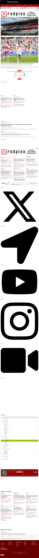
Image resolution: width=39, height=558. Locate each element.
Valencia (7, 438)
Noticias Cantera (10, 544)
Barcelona (7, 442)
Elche (7, 434)
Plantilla (17, 543)
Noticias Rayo (10, 543)
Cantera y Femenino (25, 5)
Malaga (7, 452)
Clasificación (17, 544)
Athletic (7, 450)
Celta (6, 436)
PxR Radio (30, 5)
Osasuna (7, 444)
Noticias (7, 5)
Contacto (34, 5)
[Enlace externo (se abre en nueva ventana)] (19, 14)
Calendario (17, 545)
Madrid (7, 446)
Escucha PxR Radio (33, 543)
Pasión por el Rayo (12, 1)
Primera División (18, 5)
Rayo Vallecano (11, 5)
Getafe (7, 454)
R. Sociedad (7, 448)
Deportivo (7, 432)
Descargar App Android (34, 544)
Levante (7, 456)
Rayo (7, 440)
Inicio (3, 5)
